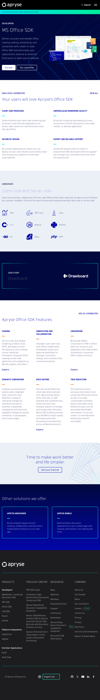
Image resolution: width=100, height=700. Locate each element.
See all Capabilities (88, 313)
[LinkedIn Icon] (88, 676)
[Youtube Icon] (82, 676)
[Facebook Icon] (93, 676)
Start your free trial (50, 469)
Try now (8, 67)
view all (94, 93)
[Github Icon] (72, 676)
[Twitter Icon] (77, 676)
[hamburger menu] (95, 4)
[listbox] (51, 676)
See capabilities (27, 67)
